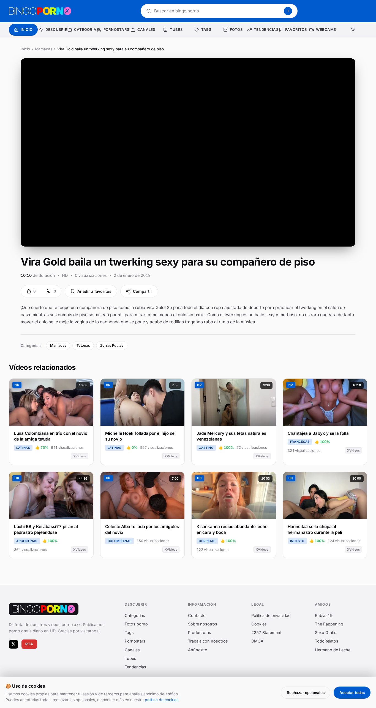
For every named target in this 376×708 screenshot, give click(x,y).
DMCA (257, 641)
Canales (132, 649)
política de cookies (161, 699)
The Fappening (329, 624)
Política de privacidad (271, 615)
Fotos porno (136, 624)
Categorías (135, 615)
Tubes (130, 658)
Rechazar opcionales (306, 692)
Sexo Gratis (325, 632)
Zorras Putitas (111, 345)
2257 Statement (266, 632)
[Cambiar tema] (352, 30)
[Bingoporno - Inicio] (43, 609)
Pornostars (135, 641)
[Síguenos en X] (13, 644)
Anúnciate (197, 649)
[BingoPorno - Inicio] (40, 11)
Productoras (199, 632)
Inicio (25, 49)
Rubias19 (324, 615)
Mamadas (43, 49)
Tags (129, 632)
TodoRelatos (326, 641)
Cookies (259, 624)
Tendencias (135, 667)
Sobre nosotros (202, 624)
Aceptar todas (352, 692)
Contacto (197, 615)
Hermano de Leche (332, 649)
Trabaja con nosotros (208, 641)
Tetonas (83, 345)
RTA (29, 644)
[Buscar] (288, 11)
